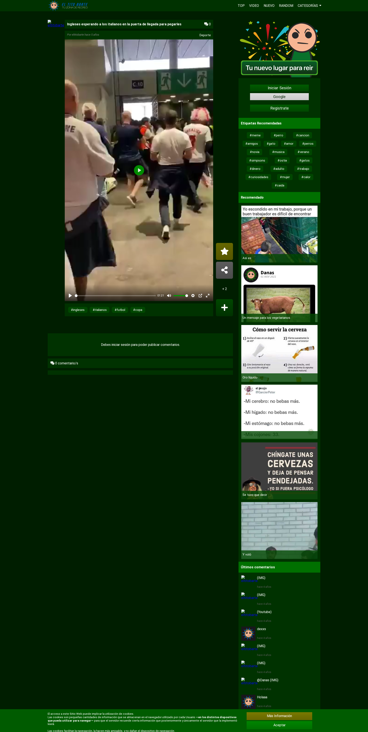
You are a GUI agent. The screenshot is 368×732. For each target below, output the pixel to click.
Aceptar (279, 725)
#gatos (304, 160)
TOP (241, 6)
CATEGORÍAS (308, 6)
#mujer (285, 177)
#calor (305, 177)
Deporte (205, 35)
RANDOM (286, 6)
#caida (279, 185)
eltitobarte (78, 34)
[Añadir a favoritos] (224, 251)
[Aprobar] (224, 307)
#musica (278, 152)
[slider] (115, 296)
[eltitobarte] (56, 25)
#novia (254, 152)
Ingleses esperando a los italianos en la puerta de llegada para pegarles (124, 24)
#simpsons (257, 160)
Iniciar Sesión (279, 88)
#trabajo (303, 169)
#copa (137, 310)
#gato (271, 144)
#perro (278, 135)
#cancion (302, 135)
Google (279, 96)
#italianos (100, 310)
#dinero (255, 169)
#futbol (120, 310)
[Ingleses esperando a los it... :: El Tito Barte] (69, 10)
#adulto (278, 169)
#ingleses (78, 310)
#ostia (282, 160)
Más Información (279, 716)
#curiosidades (258, 177)
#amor (288, 144)
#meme (255, 135)
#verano (303, 152)
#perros (307, 144)
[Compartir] (224, 270)
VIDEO (254, 6)
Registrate (279, 108)
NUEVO (269, 6)
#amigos (251, 144)
